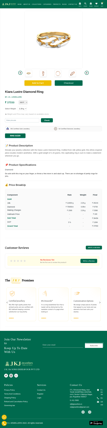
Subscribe (94, 346)
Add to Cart (38, 83)
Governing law (9, 405)
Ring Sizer (15, 136)
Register (40, 394)
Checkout (68, 83)
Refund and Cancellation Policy (16, 401)
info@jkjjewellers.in (83, 404)
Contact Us (41, 390)
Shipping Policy (10, 398)
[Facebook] (6, 376)
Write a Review (94, 247)
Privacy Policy (9, 390)
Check (47, 120)
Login (39, 398)
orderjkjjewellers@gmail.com (86, 407)
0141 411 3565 (81, 400)
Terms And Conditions (12, 394)
